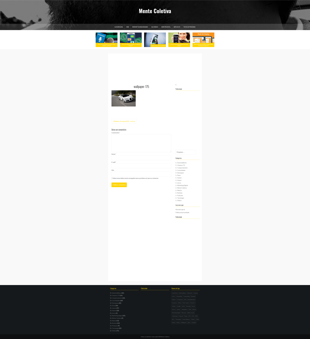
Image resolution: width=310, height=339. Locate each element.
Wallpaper (183, 322)
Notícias (179, 193)
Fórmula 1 (192, 303)
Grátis (183, 306)
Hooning (188, 306)
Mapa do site (177, 27)
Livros (179, 183)
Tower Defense (185, 319)
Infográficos (184, 309)
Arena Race (174, 293)
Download (180, 299)
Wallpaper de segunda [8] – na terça (124, 121)
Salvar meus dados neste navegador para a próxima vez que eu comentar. (136, 178)
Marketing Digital (165, 27)
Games (179, 178)
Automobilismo (182, 163)
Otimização (174, 316)
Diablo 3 (174, 299)
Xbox (189, 322)
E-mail (113, 162)
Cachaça (195, 293)
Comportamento (182, 168)
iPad (190, 309)
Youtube (194, 322)
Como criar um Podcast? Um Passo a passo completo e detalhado (106, 44)
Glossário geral (119, 27)
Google (178, 306)
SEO (173, 319)
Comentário (115, 133)
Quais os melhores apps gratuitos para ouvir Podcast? (179, 44)
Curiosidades (181, 170)
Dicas (179, 175)
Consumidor (179, 296)
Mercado (184, 312)
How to (174, 309)
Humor (179, 180)
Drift (185, 299)
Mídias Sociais (191, 312)
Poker (185, 316)
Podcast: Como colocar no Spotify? (158, 45)
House (193, 306)
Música (179, 190)
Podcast (181, 316)
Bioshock (190, 293)
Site (112, 170)
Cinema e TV (181, 165)
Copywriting (186, 296)
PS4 (193, 316)
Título (197, 319)
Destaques (180, 173)
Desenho (193, 296)
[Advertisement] (155, 68)
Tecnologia (180, 198)
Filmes (179, 303)
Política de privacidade (189, 27)
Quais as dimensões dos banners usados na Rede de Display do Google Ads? (203, 44)
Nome (113, 154)
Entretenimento (191, 299)
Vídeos (179, 200)
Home (127, 27)
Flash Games (186, 303)
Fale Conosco (154, 27)
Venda (173, 322)
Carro (173, 296)
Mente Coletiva (155, 11)
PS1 (190, 316)
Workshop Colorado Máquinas (140, 27)
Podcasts (180, 195)
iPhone (194, 309)
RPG (197, 316)
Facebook (174, 303)
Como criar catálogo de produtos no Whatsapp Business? (131, 44)
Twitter (192, 319)
